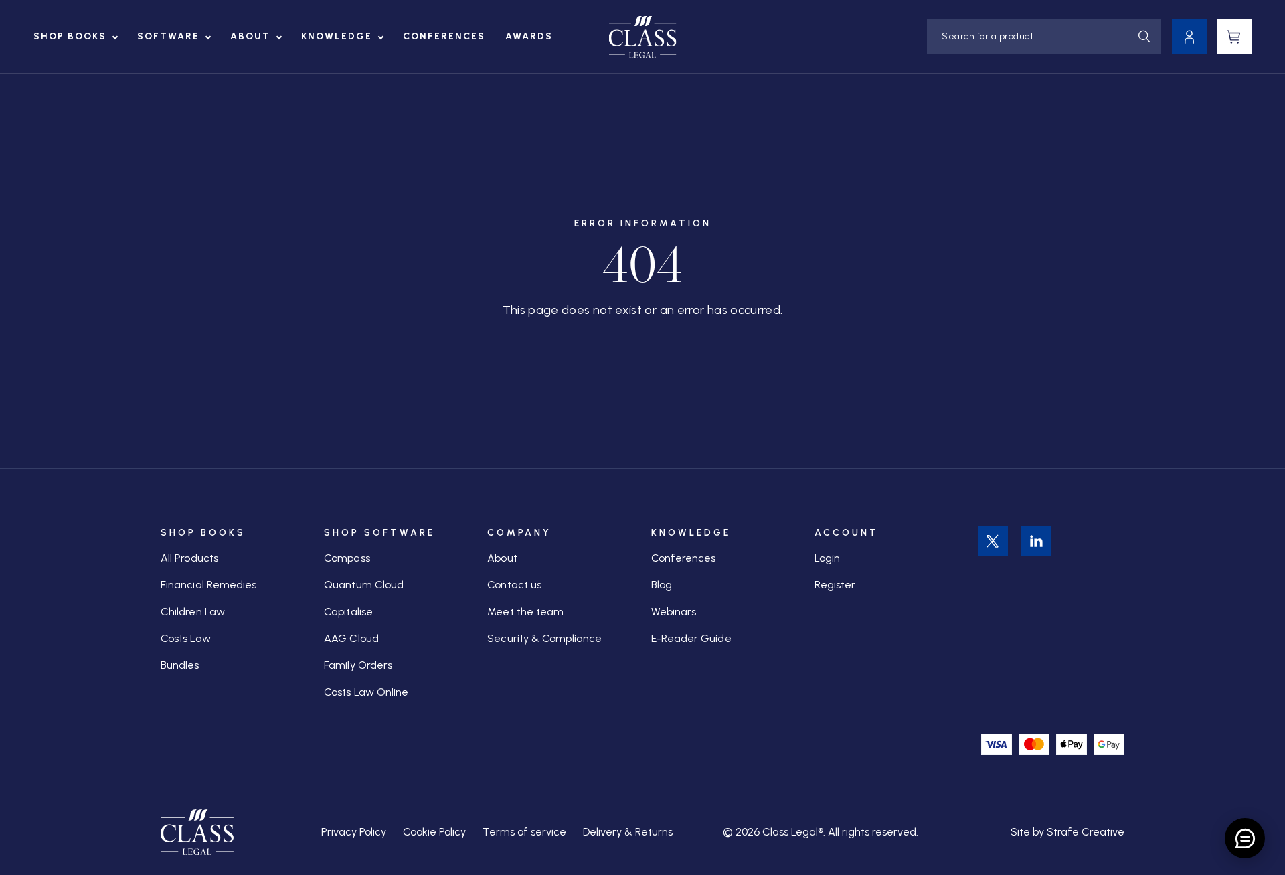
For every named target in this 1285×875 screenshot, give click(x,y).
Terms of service (524, 831)
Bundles (180, 665)
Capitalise (348, 611)
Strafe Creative (1085, 831)
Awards (529, 36)
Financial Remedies (208, 584)
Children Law (193, 611)
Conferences (444, 36)
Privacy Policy (353, 831)
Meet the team (525, 611)
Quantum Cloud (364, 584)
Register (835, 584)
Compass (347, 558)
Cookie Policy (434, 831)
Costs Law (186, 638)
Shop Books (69, 36)
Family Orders (358, 665)
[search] (1144, 36)
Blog (661, 584)
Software (168, 36)
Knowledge (336, 36)
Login (827, 558)
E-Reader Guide (691, 638)
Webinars (674, 611)
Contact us (514, 584)
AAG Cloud (351, 638)
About (250, 36)
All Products (189, 558)
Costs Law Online (366, 692)
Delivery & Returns (628, 831)
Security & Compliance (544, 638)
